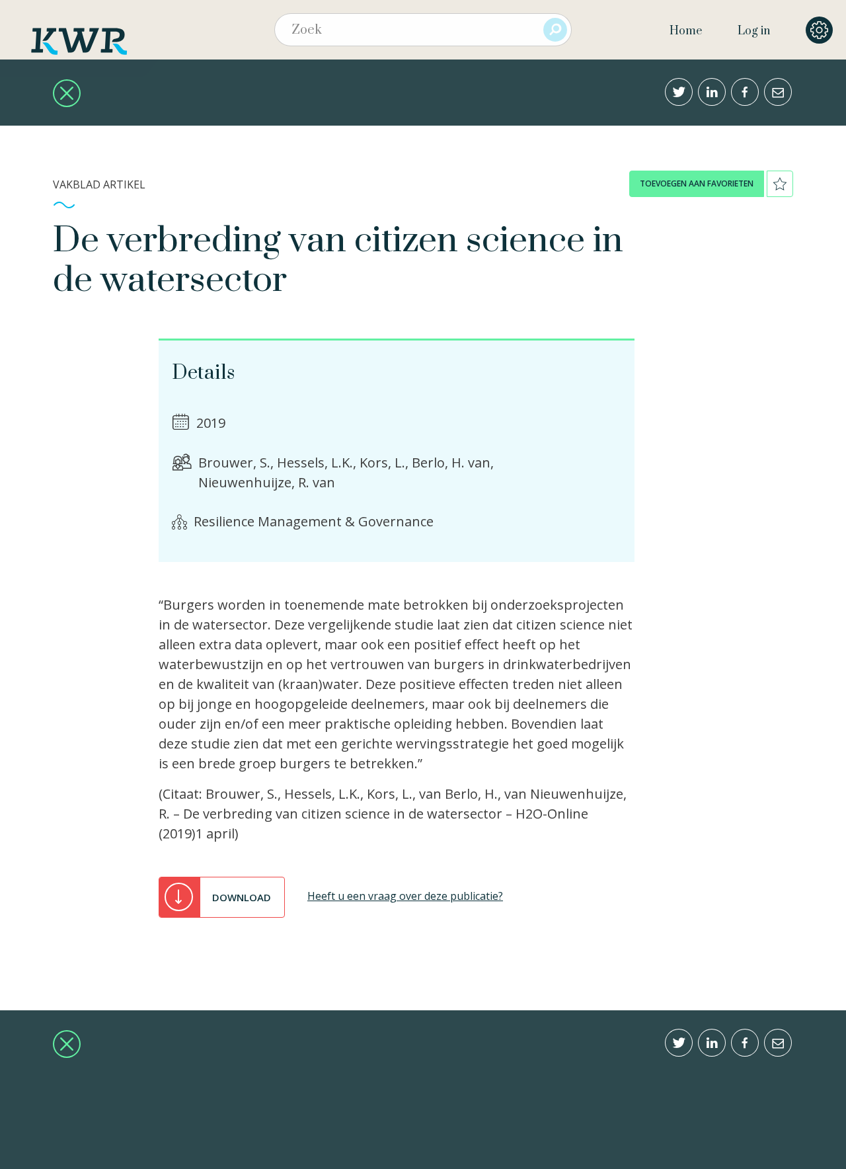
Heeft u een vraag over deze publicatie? (405, 896)
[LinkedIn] (712, 92)
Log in (754, 31)
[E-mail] (778, 92)
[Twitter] (679, 92)
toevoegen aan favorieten (696, 183)
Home (686, 31)
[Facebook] (745, 92)
